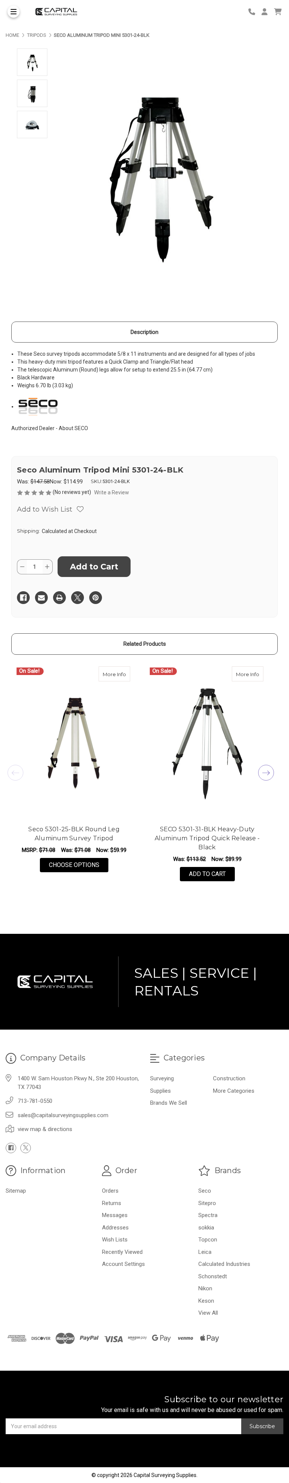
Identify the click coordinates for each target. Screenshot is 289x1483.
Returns (111, 1203)
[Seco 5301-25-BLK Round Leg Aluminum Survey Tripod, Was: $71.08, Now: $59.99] (74, 743)
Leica (204, 1252)
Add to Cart (207, 873)
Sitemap (16, 1190)
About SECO (73, 428)
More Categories (233, 1090)
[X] (77, 597)
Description (144, 332)
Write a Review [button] (111, 492)
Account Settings (123, 1264)
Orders (110, 1190)
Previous (15, 773)
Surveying (162, 1078)
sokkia (206, 1227)
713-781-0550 (35, 1101)
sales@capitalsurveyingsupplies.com (63, 1115)
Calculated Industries (224, 1264)
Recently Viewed (122, 1252)
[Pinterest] (95, 597)
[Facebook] (23, 597)
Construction (229, 1078)
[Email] (41, 597)
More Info (116, 674)
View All (208, 1312)
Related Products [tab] (144, 643)
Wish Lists (115, 1239)
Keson (206, 1300)
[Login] (267, 12)
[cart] (277, 12)
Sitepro (207, 1203)
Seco (204, 1190)
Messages (115, 1215)
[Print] (59, 597)
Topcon (207, 1239)
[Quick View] (122, 673)
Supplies (160, 1090)
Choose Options (78, 864)
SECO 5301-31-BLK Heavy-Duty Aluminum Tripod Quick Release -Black (207, 838)
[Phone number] (254, 12)
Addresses (115, 1227)
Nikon (205, 1288)
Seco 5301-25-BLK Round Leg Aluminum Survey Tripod (74, 834)
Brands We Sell (168, 1102)
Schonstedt (212, 1276)
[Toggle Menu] (14, 12)
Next (266, 773)
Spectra (208, 1215)
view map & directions (45, 1129)
